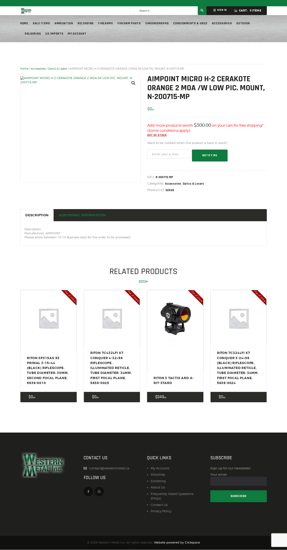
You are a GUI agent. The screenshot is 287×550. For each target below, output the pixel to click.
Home (24, 68)
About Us (158, 487)
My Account (160, 468)
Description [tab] (37, 215)
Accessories (38, 68)
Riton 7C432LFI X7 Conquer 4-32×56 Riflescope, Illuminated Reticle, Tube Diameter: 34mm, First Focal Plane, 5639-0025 (111, 368)
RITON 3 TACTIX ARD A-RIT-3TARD (174, 380)
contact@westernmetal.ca (109, 468)
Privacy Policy (161, 511)
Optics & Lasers (57, 68)
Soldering (158, 481)
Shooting (158, 474)
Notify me (209, 155)
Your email (218, 474)
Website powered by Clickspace (177, 542)
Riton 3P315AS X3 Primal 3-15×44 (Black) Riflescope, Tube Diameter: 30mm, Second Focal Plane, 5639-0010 (47, 370)
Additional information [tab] (82, 215)
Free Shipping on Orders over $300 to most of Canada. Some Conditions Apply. (143, 3)
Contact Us (159, 505)
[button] (133, 83)
